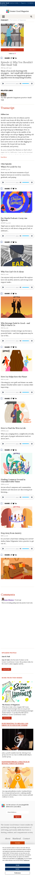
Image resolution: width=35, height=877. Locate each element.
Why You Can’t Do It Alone (12, 271)
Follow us (11, 53)
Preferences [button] (26, 860)
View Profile (6, 669)
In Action (30, 3)
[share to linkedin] (16, 58)
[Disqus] (17, 618)
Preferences (17, 873)
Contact (26, 838)
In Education (3, 5)
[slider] (10, 83)
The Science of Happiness (18, 20)
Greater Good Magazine (17, 11)
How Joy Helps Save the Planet (14, 376)
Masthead (16, 838)
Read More (4, 157)
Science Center (14, 3)
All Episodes (7, 718)
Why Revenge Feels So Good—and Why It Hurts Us (15, 324)
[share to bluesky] (13, 58)
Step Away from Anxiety (11, 533)
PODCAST (4, 20)
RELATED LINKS (7, 90)
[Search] (31, 16)
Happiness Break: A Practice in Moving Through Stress (15, 763)
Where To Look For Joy (11, 166)
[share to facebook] (11, 58)
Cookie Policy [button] (20, 858)
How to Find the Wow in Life (13, 428)
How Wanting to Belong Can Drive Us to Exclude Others (15, 724)
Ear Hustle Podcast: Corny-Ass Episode (14, 219)
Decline (17, 869)
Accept (17, 865)
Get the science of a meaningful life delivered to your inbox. (17, 805)
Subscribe (12, 50)
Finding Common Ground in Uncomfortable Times (13, 480)
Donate (17, 843)
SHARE (7, 58)
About (7, 838)
